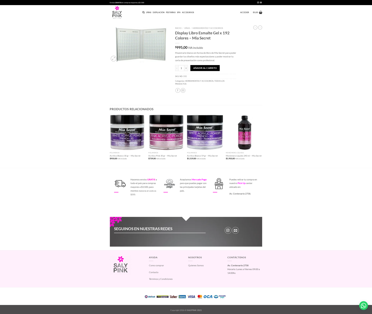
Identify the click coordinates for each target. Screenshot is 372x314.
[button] (363, 305)
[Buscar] (143, 12)
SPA (178, 12)
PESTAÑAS (171, 12)
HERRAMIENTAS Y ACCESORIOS (208, 28)
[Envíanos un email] (261, 3)
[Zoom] (113, 58)
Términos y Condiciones (161, 278)
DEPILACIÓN (158, 12)
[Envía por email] (183, 90)
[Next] (261, 141)
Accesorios (188, 12)
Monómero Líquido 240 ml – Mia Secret (244, 155)
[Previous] (110, 141)
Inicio (178, 28)
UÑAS (148, 12)
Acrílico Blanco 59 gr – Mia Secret (202, 155)
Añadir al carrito (205, 68)
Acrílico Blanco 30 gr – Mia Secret (125, 155)
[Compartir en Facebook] (177, 90)
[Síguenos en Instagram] (258, 3)
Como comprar (156, 265)
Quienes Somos (196, 265)
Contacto (153, 272)
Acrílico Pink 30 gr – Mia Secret (162, 155)
